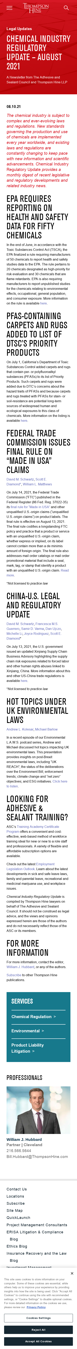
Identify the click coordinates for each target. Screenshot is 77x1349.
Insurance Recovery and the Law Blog (37, 1257)
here (43, 303)
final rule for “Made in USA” (30, 507)
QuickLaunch (18, 1217)
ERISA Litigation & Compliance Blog (35, 1235)
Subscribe (14, 975)
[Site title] (36, 8)
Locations (15, 1196)
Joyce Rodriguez (36, 633)
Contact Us (17, 1189)
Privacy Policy (36, 1307)
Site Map (15, 1210)
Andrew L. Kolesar (20, 729)
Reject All (38, 1329)
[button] (9, 8)
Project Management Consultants (37, 1225)
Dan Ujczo (53, 628)
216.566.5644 (19, 1150)
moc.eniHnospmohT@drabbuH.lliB (37, 1156)
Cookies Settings (38, 1318)
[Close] (72, 1273)
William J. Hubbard (24, 1139)
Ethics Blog (17, 1246)
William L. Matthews (37, 484)
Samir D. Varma (32, 628)
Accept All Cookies (38, 1341)
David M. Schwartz (20, 479)
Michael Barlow (46, 729)
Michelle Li (14, 633)
